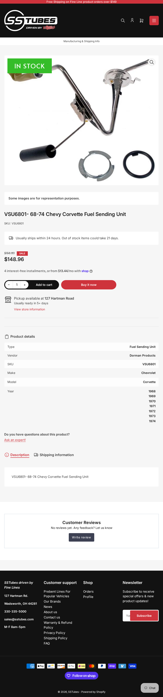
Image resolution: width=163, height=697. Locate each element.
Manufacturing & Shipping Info (81, 41)
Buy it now (89, 284)
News (48, 607)
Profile (88, 597)
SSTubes (73, 691)
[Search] (123, 20)
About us (50, 612)
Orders (88, 591)
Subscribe (144, 615)
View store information (29, 309)
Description (19, 455)
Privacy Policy (54, 633)
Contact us (52, 617)
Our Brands (52, 601)
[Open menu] (154, 20)
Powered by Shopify (93, 691)
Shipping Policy (55, 638)
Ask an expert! (15, 440)
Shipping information (57, 455)
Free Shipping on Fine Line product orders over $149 (81, 1)
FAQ (47, 643)
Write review (81, 537)
